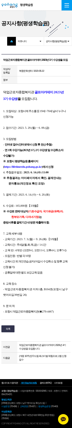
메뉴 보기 (67, 5)
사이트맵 (58, 383)
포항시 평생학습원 (17, 5)
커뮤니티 (22, 41)
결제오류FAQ (46, 383)
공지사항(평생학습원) (56, 41)
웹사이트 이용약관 (9, 383)
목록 (8, 328)
